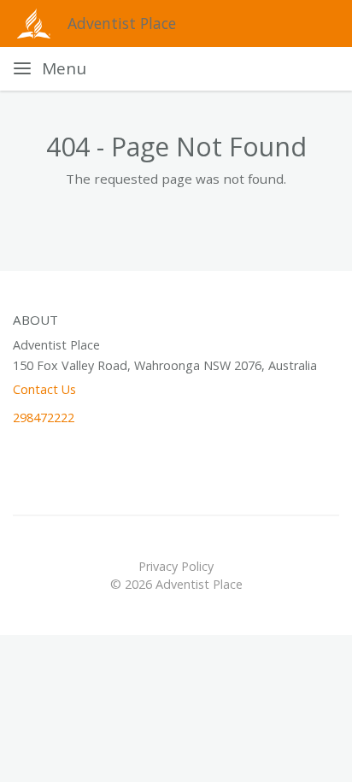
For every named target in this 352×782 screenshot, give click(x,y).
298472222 (43, 417)
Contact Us (44, 389)
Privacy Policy (176, 566)
